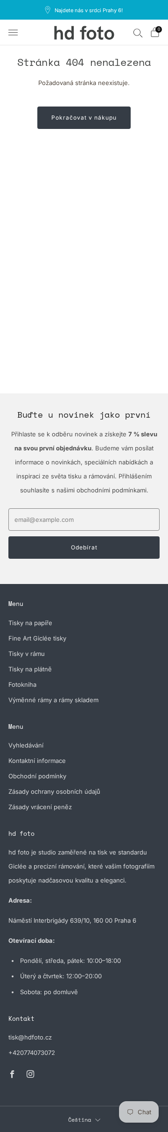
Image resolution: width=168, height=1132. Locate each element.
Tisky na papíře (30, 623)
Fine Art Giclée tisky (37, 638)
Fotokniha (22, 684)
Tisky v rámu (26, 653)
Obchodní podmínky (37, 776)
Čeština (79, 1120)
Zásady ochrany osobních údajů (54, 791)
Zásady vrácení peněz (40, 807)
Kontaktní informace (37, 760)
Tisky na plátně (30, 669)
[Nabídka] (13, 32)
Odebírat (84, 547)
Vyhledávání (25, 745)
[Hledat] (138, 32)
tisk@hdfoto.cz (30, 1037)
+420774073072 (31, 1052)
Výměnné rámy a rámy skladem (53, 700)
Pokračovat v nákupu (84, 117)
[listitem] (84, 10)
